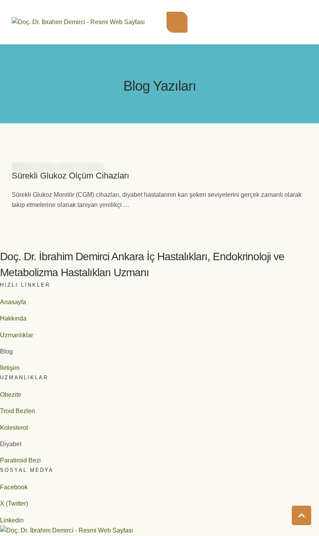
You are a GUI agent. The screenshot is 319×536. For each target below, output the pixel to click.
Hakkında (13, 318)
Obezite (10, 394)
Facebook (14, 487)
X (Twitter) (14, 503)
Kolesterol (14, 427)
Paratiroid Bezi (20, 460)
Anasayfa (13, 302)
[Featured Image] (58, 167)
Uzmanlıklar (16, 335)
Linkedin (12, 520)
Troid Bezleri (17, 411)
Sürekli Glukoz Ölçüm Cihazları (70, 175)
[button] (177, 22)
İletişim (9, 367)
